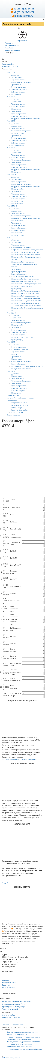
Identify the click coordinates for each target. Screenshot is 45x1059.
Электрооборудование (19, 89)
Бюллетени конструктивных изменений (17, 1001)
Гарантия (6, 985)
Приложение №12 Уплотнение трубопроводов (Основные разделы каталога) (24, 264)
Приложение (16, 94)
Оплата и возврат (9, 987)
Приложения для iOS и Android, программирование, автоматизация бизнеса (24, 1047)
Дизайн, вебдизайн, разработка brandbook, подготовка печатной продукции (23, 1042)
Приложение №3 (17, 204)
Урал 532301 (11, 371)
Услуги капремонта (29, 759)
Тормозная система (18, 80)
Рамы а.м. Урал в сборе (19, 410)
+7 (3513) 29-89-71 (23, 12)
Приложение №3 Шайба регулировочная (26, 284)
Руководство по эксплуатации (14, 1006)
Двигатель (15, 75)
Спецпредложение (13, 395)
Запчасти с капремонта (11, 759)
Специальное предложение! (13, 1024)
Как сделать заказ (9, 982)
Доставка (5, 980)
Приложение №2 (17, 189)
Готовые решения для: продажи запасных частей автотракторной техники (23, 1038)
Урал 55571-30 (12, 97)
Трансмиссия (16, 85)
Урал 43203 (11, 72)
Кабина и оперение (18, 92)
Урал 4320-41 (11, 313)
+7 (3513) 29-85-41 (23, 8)
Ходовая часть (16, 77)
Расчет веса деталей (10, 1009)
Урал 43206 (11, 121)
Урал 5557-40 (11, 174)
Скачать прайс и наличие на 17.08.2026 (11, 1016)
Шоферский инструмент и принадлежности (27, 250)
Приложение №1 (17, 201)
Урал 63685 (11, 342)
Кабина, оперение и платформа (22, 276)
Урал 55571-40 (12, 206)
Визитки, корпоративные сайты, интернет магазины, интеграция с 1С (23, 1033)
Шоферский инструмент (20, 349)
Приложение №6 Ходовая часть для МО (26, 301)
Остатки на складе (13, 415)
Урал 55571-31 (12, 148)
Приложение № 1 (17, 133)
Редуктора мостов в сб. (19, 405)
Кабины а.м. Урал (17, 412)
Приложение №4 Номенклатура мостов (25, 255)
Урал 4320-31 (11, 238)
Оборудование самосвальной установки (25, 119)
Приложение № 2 (17, 145)
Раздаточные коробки (19, 403)
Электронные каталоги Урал (13, 1004)
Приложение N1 (17, 325)
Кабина (14, 354)
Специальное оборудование (21, 82)
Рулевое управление (18, 87)
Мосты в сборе (16, 408)
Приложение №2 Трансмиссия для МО (25, 252)
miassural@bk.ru (23, 15)
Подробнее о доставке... (11, 882)
